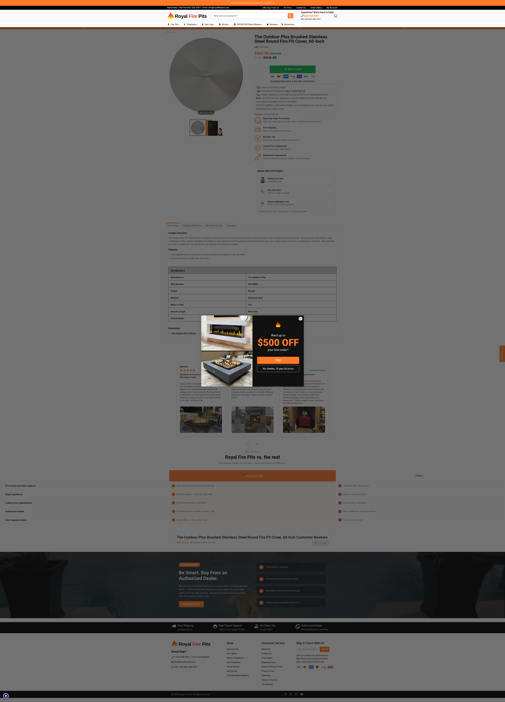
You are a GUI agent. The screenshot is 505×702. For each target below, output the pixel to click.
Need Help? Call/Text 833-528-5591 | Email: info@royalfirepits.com (198, 7)
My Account (332, 8)
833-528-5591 (311, 15)
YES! (278, 360)
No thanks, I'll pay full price (278, 368)
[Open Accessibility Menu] (6, 696)
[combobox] (252, 16)
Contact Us (301, 8)
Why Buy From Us (271, 8)
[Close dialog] (300, 318)
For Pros (288, 8)
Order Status (316, 8)
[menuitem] (174, 24)
